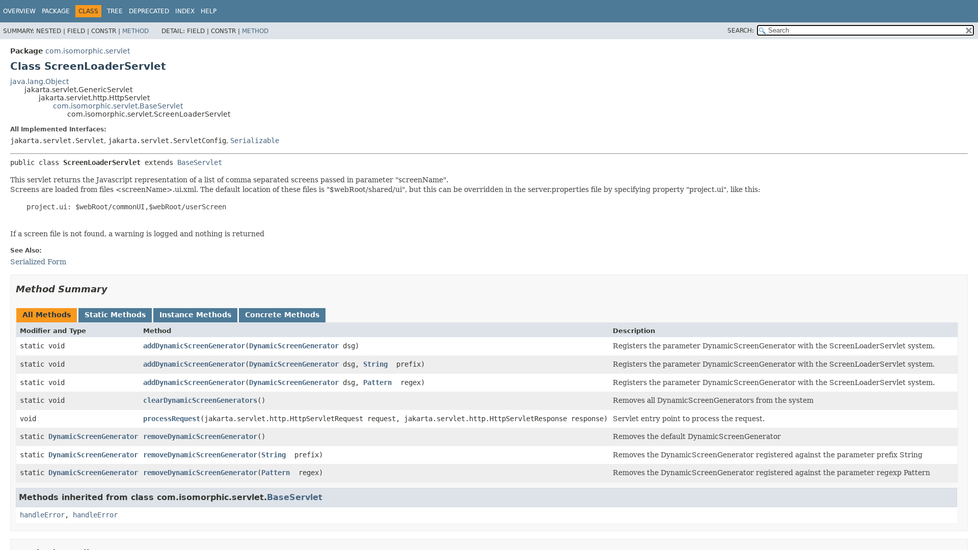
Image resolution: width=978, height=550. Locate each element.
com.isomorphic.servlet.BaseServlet (118, 106)
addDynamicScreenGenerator (194, 346)
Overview (19, 11)
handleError (42, 515)
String (375, 364)
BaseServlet (199, 162)
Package (56, 11)
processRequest (171, 419)
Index (185, 11)
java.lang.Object (39, 81)
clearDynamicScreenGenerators (200, 400)
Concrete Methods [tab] (282, 315)
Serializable (254, 140)
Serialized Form (38, 262)
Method (135, 31)
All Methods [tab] (46, 315)
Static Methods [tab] (115, 315)
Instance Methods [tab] (195, 315)
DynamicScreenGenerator (294, 346)
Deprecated (149, 11)
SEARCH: (740, 30)
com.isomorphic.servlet (87, 51)
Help (208, 11)
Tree (115, 11)
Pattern (377, 382)
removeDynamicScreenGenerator (200, 436)
